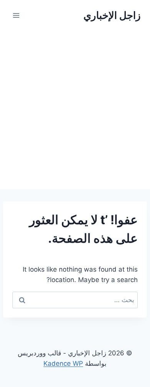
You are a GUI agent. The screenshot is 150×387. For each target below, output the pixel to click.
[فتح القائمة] (16, 15)
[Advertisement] (75, 110)
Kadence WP (63, 363)
